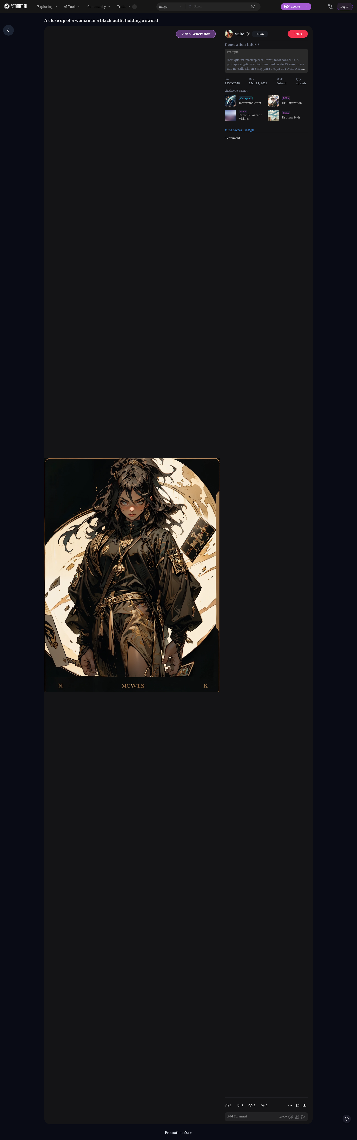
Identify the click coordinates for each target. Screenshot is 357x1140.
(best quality (235, 60)
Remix (297, 34)
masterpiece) (254, 60)
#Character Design (239, 130)
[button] (253, 6)
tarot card (280, 60)
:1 (290, 60)
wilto (239, 33)
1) (293, 60)
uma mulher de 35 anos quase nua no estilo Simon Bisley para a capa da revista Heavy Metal (265, 68)
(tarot (268, 60)
